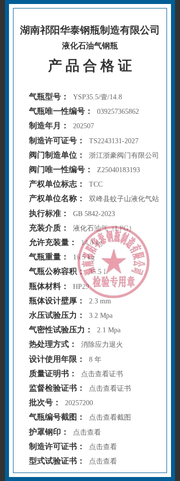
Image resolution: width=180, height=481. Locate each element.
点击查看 (87, 432)
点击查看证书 (102, 374)
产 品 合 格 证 (90, 65)
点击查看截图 (110, 417)
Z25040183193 (118, 170)
